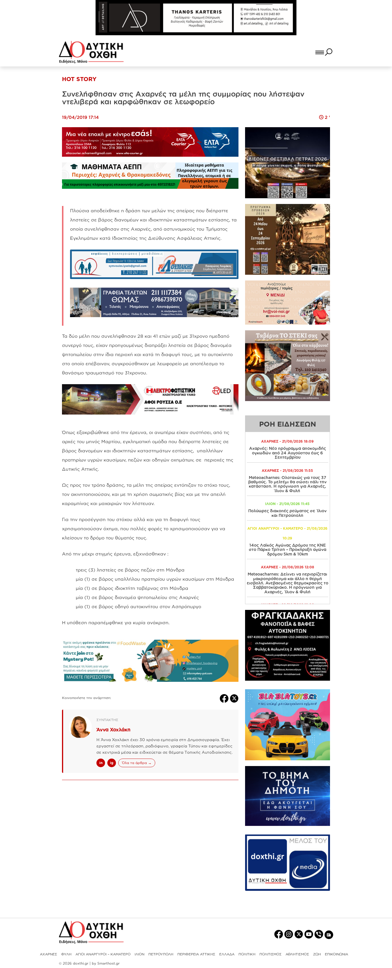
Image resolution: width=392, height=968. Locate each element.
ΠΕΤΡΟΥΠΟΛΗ (160, 954)
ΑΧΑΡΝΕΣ (48, 954)
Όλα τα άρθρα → (137, 763)
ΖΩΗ (317, 954)
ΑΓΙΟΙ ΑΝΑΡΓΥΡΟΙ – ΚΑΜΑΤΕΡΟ (103, 954)
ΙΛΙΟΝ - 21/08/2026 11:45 (287, 504)
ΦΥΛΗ (66, 954)
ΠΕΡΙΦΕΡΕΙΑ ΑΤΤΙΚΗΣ (196, 954)
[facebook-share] (225, 697)
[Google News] (329, 934)
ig (111, 763)
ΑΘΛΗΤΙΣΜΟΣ (297, 954)
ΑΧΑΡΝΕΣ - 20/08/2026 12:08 (287, 567)
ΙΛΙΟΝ (139, 954)
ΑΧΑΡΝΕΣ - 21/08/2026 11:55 (287, 470)
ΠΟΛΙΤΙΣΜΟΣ (270, 954)
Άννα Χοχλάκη (113, 729)
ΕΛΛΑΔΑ (226, 954)
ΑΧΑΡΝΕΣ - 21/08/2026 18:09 (287, 441)
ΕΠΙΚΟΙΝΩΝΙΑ (336, 954)
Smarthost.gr (108, 963)
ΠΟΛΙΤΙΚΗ (246, 954)
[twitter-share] (234, 697)
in (100, 763)
